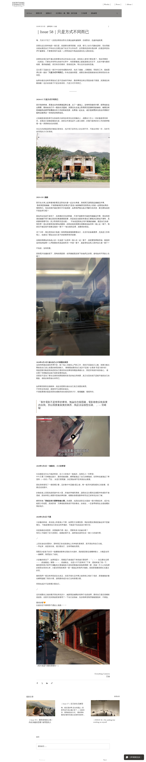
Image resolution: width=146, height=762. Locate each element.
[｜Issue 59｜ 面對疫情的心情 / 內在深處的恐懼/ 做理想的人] (40, 708)
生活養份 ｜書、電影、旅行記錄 (66, 13)
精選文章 (39, 13)
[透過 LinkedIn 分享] (47, 683)
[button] (117, 13)
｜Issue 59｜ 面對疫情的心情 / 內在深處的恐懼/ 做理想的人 (40, 721)
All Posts (29, 13)
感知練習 (94, 13)
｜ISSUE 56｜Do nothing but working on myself (104, 721)
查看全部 (117, 696)
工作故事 (84, 13)
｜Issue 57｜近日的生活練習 (72, 704)
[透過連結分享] (52, 683)
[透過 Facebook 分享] (37, 683)
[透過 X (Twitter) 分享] (42, 683)
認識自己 (49, 13)
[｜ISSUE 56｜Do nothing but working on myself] (105, 708)
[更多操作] (108, 26)
